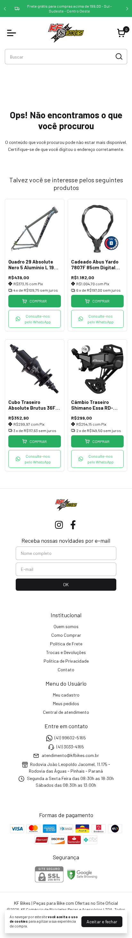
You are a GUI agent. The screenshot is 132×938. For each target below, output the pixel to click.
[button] (34, 319)
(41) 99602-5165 (70, 738)
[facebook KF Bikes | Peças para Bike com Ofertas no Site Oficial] (73, 525)
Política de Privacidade (66, 661)
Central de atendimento (66, 712)
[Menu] (13, 33)
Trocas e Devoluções (66, 652)
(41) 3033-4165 (70, 746)
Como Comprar (66, 635)
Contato (66, 669)
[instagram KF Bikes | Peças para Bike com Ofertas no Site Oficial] (59, 525)
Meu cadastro (66, 695)
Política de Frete (66, 643)
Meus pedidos (66, 703)
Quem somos (66, 626)
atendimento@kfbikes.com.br (70, 755)
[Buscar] (118, 56)
